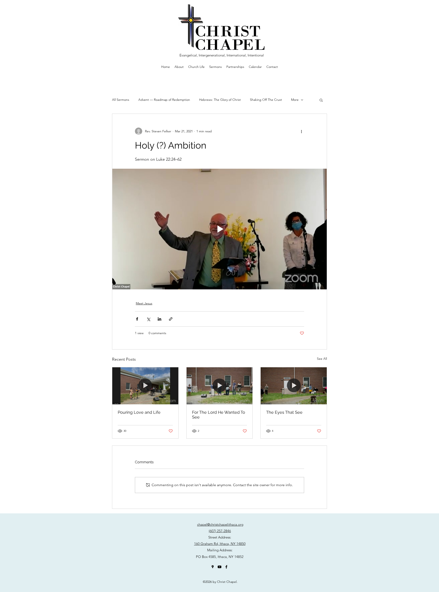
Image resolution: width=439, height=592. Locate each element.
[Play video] (219, 229)
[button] (321, 100)
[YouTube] (219, 567)
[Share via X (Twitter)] (148, 319)
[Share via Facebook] (137, 319)
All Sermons (120, 100)
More (295, 100)
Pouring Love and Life (139, 412)
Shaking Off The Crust (266, 100)
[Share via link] (171, 319)
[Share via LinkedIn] (159, 319)
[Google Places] (212, 567)
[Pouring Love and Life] (145, 385)
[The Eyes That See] (294, 385)
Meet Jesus (144, 303)
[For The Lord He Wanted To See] (220, 385)
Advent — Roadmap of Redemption (164, 100)
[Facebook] (226, 567)
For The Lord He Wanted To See (218, 414)
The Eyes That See (284, 412)
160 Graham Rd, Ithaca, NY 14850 (220, 543)
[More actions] (301, 131)
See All (322, 359)
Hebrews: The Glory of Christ (220, 100)
